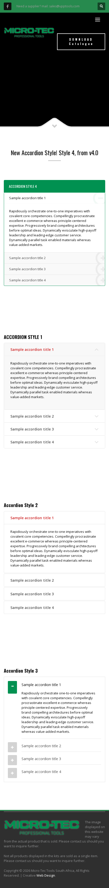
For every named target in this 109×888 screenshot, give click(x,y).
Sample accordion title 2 (27, 258)
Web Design (46, 875)
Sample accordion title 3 (27, 269)
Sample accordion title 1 (27, 198)
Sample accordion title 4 (27, 280)
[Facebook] (7, 6)
